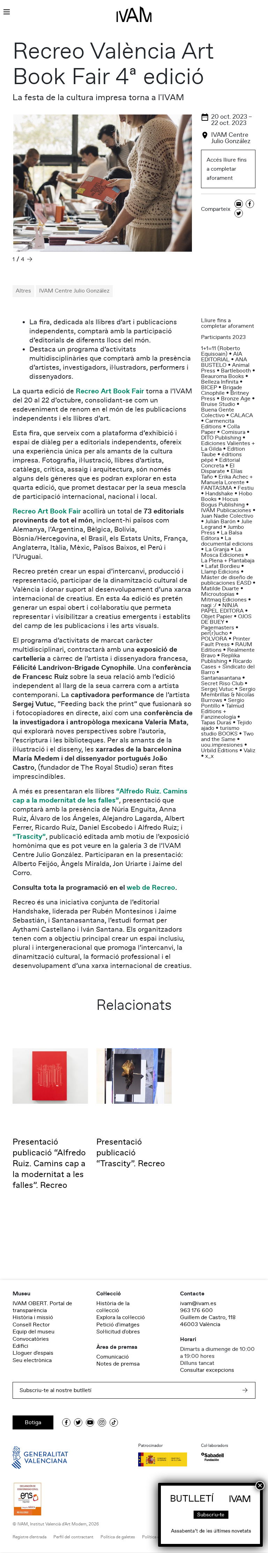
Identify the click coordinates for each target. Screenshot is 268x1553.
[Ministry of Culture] (165, 1459)
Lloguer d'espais (33, 1352)
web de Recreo (151, 887)
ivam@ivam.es (198, 1303)
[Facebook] (249, 204)
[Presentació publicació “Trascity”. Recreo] (134, 1075)
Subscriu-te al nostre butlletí (55, 1390)
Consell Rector (31, 1324)
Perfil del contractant (73, 1537)
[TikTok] (114, 1422)
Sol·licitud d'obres (118, 1331)
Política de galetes (117, 1537)
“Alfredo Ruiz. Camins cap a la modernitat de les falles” (100, 796)
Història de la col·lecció (112, 1307)
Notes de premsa (118, 1363)
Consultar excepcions (207, 1370)
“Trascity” (29, 836)
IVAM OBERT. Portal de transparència (42, 1307)
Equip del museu (33, 1331)
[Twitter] (238, 214)
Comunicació (112, 1356)
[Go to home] (30, 1457)
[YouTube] (90, 1422)
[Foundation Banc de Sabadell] (212, 1456)
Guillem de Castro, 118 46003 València (208, 1321)
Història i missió (33, 1317)
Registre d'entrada (29, 1537)
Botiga (33, 1422)
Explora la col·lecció (120, 1317)
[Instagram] (102, 1422)
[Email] (238, 204)
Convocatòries (31, 1339)
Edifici (20, 1346)
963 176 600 (196, 1310)
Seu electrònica (32, 1360)
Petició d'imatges (118, 1324)
